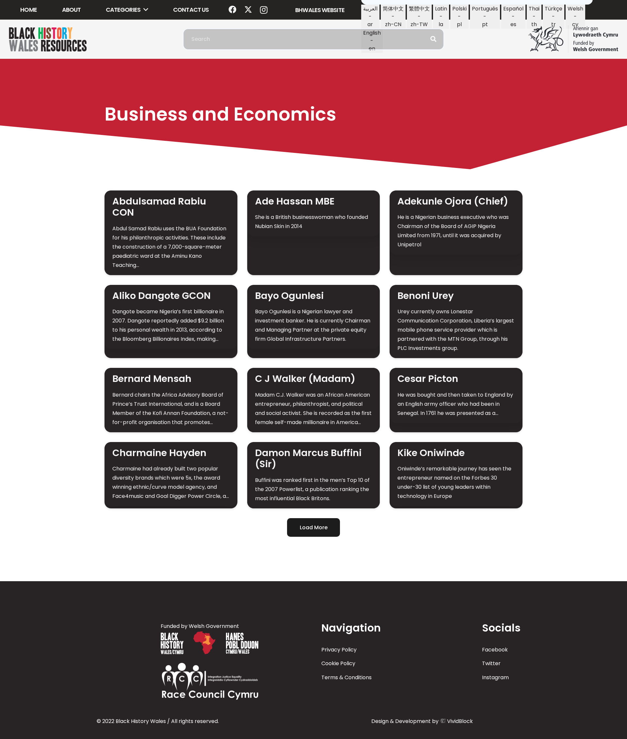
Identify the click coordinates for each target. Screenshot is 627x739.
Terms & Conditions (346, 677)
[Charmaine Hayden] (170, 475)
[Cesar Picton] (456, 400)
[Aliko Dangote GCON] (170, 321)
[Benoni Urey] (456, 321)
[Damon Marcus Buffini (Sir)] (313, 475)
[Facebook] (232, 9)
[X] (248, 10)
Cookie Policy (338, 663)
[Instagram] (263, 10)
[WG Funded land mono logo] (573, 39)
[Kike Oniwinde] (456, 475)
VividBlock (460, 721)
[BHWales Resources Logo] (48, 39)
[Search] (433, 39)
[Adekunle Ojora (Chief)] (456, 232)
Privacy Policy (339, 649)
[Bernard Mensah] (170, 400)
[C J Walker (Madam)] (313, 400)
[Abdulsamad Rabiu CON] (170, 232)
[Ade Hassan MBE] (313, 232)
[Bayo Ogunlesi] (313, 321)
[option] (370, 17)
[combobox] (313, 39)
